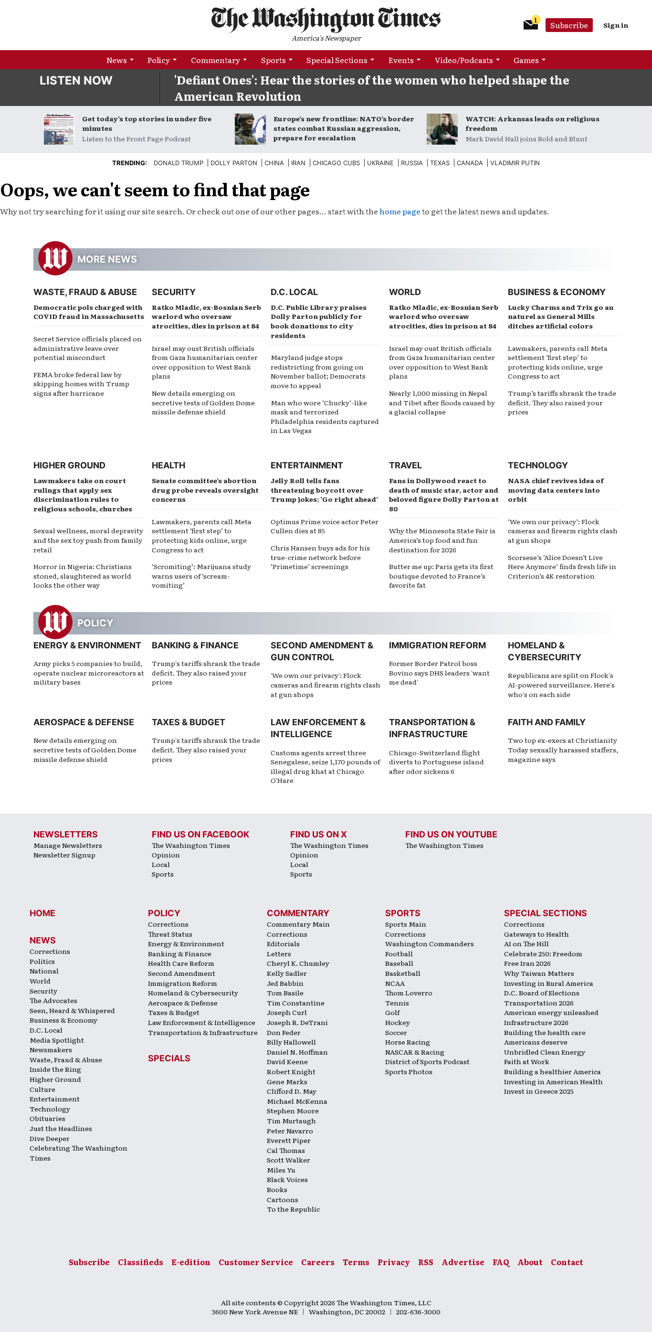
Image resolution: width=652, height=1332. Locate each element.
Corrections (50, 951)
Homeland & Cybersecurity (193, 992)
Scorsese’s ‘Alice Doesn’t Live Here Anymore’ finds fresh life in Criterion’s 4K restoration (562, 566)
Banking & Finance (195, 645)
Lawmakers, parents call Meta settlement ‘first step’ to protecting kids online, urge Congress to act (558, 362)
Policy (158, 59)
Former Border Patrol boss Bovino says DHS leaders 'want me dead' (439, 672)
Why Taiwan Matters (539, 973)
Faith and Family (547, 722)
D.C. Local (294, 292)
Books (277, 1189)
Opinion (166, 854)
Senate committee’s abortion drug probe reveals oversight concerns (205, 490)
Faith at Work (526, 1061)
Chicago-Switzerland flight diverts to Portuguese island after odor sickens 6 (436, 762)
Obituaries (47, 1118)
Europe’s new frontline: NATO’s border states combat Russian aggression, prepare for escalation (343, 128)
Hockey (397, 1022)
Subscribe (569, 25)
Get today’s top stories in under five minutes (146, 123)
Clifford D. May (291, 1091)
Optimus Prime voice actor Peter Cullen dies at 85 (325, 526)
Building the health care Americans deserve (545, 1037)
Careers (318, 1262)
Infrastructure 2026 (536, 1022)
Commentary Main (298, 924)
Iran (298, 163)
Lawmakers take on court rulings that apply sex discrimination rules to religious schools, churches (82, 494)
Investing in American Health (553, 1081)
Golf (392, 1012)
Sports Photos (408, 1071)
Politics (42, 961)
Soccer (396, 1032)
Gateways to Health (536, 934)
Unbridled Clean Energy (544, 1052)
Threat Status (170, 934)
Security (174, 292)
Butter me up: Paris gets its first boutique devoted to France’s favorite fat (441, 575)
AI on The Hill (526, 943)
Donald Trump (178, 163)
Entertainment (307, 465)
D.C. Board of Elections (541, 992)
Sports (273, 59)
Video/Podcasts (464, 59)
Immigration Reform (437, 645)
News (116, 59)
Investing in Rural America (548, 983)
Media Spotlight (57, 1040)
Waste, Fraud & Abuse (85, 292)
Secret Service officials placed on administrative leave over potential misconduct (87, 348)
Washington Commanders (429, 943)
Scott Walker (288, 1159)
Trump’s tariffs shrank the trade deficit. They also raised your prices (562, 402)
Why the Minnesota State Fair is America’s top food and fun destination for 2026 (442, 540)
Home (42, 913)
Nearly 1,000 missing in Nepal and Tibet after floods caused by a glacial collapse (442, 402)
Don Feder (284, 1032)
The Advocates (53, 1000)
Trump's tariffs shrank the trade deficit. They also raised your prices (206, 672)
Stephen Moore (293, 1110)
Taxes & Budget (188, 722)
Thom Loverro (408, 992)
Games (526, 59)
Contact (567, 1262)
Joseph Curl (287, 1012)
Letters (279, 953)
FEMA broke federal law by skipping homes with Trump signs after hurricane (81, 384)
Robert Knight (291, 1071)
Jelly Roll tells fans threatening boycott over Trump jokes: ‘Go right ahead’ (324, 490)
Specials (169, 1058)
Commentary (215, 59)
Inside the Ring (55, 1069)
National (44, 970)
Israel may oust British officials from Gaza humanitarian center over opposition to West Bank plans (205, 362)
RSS (425, 1262)
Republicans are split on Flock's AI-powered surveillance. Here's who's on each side (561, 684)
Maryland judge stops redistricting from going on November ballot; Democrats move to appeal (318, 371)
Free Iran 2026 (527, 963)
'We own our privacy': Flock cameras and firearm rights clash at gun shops (325, 684)
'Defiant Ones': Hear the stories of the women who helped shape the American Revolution (371, 87)
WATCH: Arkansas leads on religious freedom (532, 123)
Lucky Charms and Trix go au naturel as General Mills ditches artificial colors (561, 316)
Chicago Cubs (336, 163)
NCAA (395, 983)
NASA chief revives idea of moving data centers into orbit (556, 490)
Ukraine (380, 163)
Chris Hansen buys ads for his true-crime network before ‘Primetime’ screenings (320, 557)
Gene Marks (287, 1081)
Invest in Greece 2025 (539, 1091)
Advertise (463, 1262)
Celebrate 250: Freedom (543, 953)
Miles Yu (281, 1169)
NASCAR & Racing (414, 1052)
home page (400, 211)
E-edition (190, 1262)
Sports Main (405, 924)
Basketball (403, 973)
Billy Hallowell (291, 1042)
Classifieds (140, 1262)
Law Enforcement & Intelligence (201, 1022)
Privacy (394, 1262)
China (274, 163)
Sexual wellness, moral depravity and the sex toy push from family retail (88, 540)
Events (401, 59)
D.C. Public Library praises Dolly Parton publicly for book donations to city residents (319, 321)
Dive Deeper (50, 1138)
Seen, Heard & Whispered (72, 1010)
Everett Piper (289, 1140)
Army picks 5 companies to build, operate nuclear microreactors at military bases (88, 672)
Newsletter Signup (64, 854)
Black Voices (287, 1179)
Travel (405, 465)
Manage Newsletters (67, 845)
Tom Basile (285, 992)
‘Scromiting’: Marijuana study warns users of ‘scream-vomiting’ (201, 575)
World (405, 292)
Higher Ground (69, 465)
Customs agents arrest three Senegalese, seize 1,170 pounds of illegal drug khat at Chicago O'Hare (325, 766)
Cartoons (282, 1199)
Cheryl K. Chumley (298, 963)
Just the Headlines (61, 1128)
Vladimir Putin (515, 163)
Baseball (399, 963)
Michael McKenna (297, 1101)
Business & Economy (557, 292)
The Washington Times (191, 845)
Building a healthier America (552, 1071)
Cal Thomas (286, 1150)
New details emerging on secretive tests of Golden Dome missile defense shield (203, 402)
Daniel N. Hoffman (297, 1052)
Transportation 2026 (539, 1002)
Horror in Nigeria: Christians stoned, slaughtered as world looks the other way (82, 575)
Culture (42, 1089)
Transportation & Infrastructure (203, 1032)
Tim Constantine (296, 1002)
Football (399, 953)
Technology (538, 465)
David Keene (287, 1061)
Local (161, 864)
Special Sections (337, 59)
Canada (470, 163)
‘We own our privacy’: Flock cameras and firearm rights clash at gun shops (563, 531)
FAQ (501, 1262)
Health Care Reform (181, 963)
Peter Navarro (290, 1130)
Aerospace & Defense (83, 722)
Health (168, 465)
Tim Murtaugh (291, 1120)
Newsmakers (51, 1049)
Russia (412, 163)
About (530, 1262)
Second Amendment (181, 973)
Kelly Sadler (287, 973)
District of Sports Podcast (427, 1061)
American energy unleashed (551, 1012)
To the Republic (293, 1209)
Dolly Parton (233, 163)
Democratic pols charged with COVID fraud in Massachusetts (88, 311)
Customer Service (256, 1262)
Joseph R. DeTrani (297, 1022)
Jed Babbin (285, 983)
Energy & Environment (87, 645)
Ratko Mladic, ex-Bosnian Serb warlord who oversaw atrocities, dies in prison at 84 (206, 316)
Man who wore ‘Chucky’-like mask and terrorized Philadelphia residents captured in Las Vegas (325, 416)
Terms (356, 1262)
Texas (440, 163)
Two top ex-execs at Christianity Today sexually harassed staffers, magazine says (563, 749)
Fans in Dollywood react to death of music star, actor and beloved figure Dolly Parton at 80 (444, 494)
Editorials (283, 943)
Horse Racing (407, 1042)
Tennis (397, 1002)
